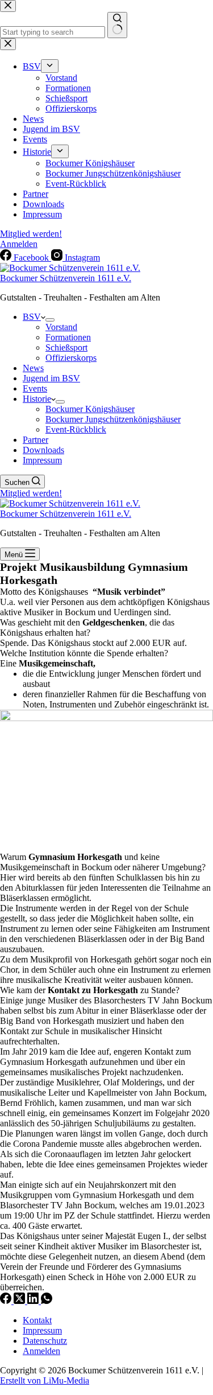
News (33, 368)
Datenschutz (45, 1340)
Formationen (68, 337)
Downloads (43, 450)
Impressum (42, 460)
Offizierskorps (71, 358)
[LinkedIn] (34, 1301)
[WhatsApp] (46, 1301)
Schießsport (66, 347)
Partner (35, 440)
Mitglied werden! (31, 493)
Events (35, 388)
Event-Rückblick (75, 429)
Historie (37, 399)
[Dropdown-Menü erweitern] (50, 320)
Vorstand (61, 327)
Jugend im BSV (51, 378)
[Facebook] (7, 1301)
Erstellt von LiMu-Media (44, 1380)
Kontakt (37, 1320)
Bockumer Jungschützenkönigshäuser (113, 419)
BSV (32, 317)
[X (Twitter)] (20, 1301)
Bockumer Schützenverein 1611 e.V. (65, 278)
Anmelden (41, 1351)
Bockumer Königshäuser (90, 409)
